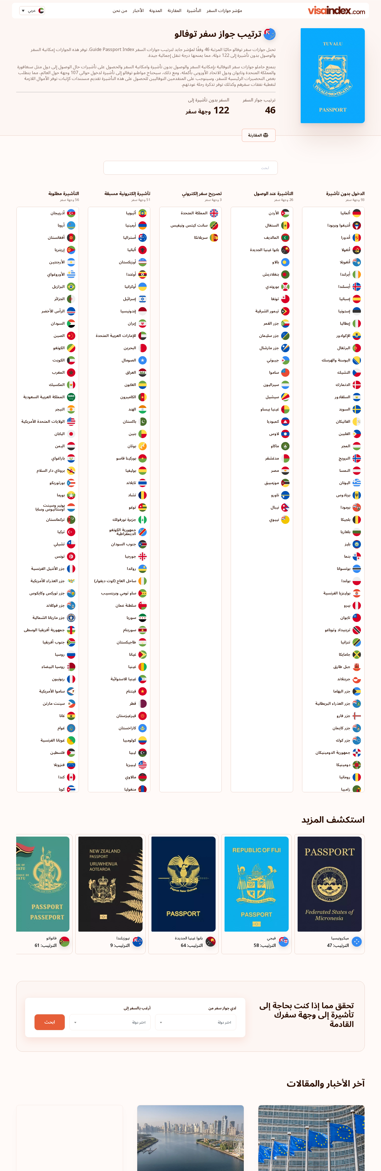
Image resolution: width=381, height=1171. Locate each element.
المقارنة (174, 10)
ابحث (49, 1022)
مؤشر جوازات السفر (224, 10)
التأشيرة (194, 10)
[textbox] (195, 1022)
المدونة (155, 10)
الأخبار (138, 10)
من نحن (120, 10)
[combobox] (195, 1022)
